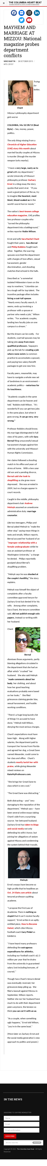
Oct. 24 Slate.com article (19, 893)
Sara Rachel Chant (30, 239)
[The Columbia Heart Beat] (25, 3)
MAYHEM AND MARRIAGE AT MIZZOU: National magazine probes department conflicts (22, 41)
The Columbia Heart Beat (25, 1149)
